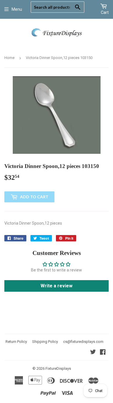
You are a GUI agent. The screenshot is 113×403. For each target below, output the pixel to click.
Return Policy (16, 341)
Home (9, 58)
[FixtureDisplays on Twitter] (93, 352)
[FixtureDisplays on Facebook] (103, 352)
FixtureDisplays (58, 368)
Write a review (56, 286)
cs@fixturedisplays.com (83, 341)
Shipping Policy (45, 341)
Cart (105, 12)
